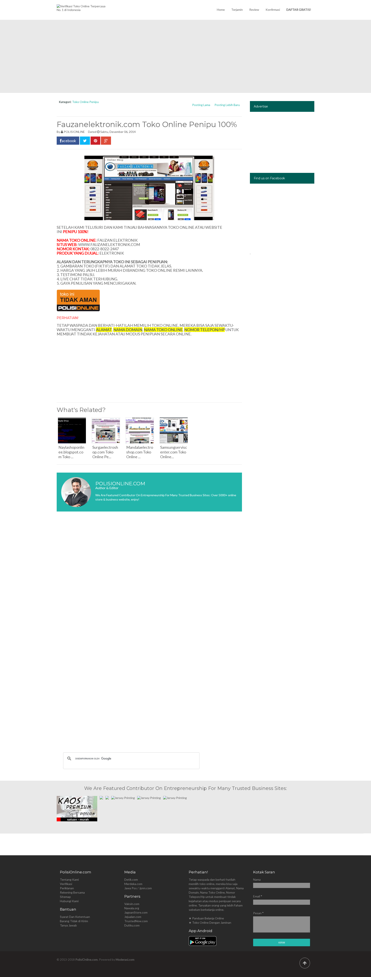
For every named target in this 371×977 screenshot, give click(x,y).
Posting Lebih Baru (227, 105)
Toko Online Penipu (85, 102)
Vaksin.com (131, 904)
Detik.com (131, 879)
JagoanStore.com (135, 912)
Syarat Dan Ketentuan (75, 917)
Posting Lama (201, 105)
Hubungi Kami (69, 901)
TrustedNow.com (136, 921)
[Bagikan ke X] (85, 141)
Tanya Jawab (68, 925)
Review (254, 9)
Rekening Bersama (72, 892)
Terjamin (237, 9)
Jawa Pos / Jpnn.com (138, 888)
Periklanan (67, 888)
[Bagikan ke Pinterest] (95, 141)
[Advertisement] (185, 56)
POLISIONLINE (74, 132)
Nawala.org (131, 908)
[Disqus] (149, 579)
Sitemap (65, 897)
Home (221, 9)
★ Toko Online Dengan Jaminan (210, 922)
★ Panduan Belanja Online (206, 918)
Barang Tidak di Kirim (74, 921)
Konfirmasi (273, 9)
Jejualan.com (132, 917)
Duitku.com (132, 925)
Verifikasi (66, 884)
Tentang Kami (69, 879)
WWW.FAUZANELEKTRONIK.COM (109, 244)
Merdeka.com (133, 884)
